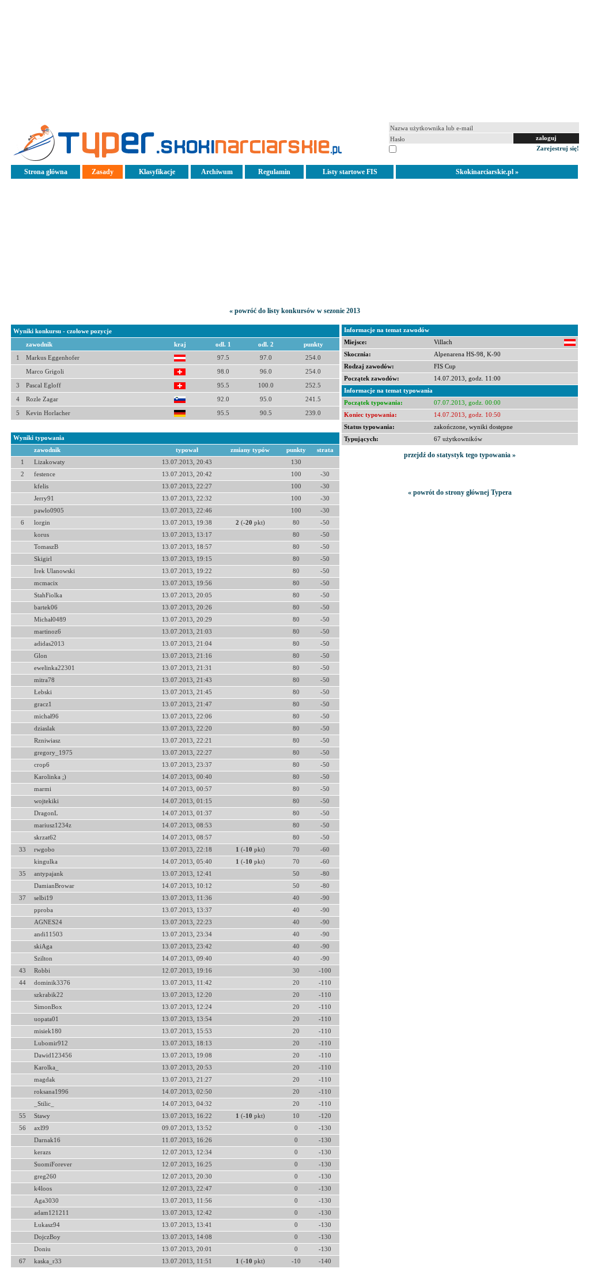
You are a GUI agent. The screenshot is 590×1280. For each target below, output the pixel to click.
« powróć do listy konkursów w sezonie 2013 (294, 311)
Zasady (103, 172)
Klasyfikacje (157, 172)
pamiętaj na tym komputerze (436, 148)
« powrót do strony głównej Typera (460, 492)
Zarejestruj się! (557, 148)
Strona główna (45, 172)
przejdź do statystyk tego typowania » (460, 455)
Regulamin (274, 172)
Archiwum (217, 172)
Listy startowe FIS (350, 172)
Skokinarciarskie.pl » (487, 172)
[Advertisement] (295, 60)
